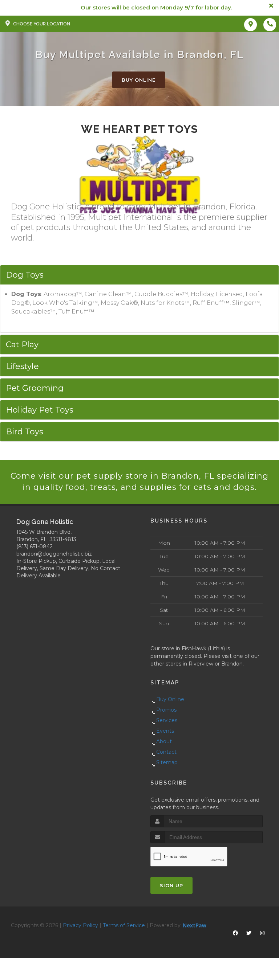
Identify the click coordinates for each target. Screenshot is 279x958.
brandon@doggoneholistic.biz (54, 553)
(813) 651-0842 (34, 546)
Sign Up (171, 885)
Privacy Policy (80, 925)
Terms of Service (124, 925)
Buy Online (138, 80)
